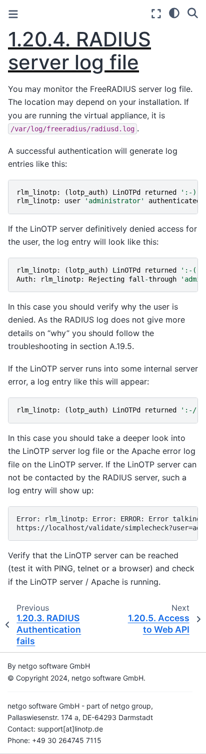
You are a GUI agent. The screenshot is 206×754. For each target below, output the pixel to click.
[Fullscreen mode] (156, 13)
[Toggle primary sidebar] (13, 14)
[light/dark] (174, 12)
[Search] (193, 12)
